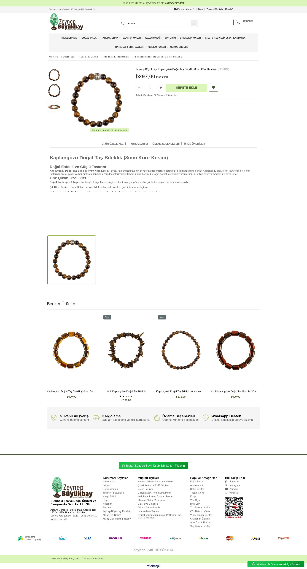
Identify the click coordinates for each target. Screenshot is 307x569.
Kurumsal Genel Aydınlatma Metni (155, 481)
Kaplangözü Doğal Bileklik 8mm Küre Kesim (99, 443)
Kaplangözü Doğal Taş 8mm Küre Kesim (135, 440)
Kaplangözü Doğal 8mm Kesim (69, 445)
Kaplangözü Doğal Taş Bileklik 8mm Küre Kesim (171, 437)
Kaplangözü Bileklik (243, 448)
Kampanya (239, 38)
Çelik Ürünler (157, 47)
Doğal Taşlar (90, 38)
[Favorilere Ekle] (213, 88)
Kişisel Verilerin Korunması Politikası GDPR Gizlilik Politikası (160, 516)
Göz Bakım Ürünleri (200, 511)
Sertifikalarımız (111, 489)
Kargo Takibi (109, 496)
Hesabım (107, 503)
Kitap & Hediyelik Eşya (218, 38)
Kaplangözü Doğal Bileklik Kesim (197, 443)
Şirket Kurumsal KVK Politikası (154, 485)
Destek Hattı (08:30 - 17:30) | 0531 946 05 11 (73, 515)
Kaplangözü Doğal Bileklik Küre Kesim (173, 443)
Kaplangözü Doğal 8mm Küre (235, 443)
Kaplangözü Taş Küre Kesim (210, 448)
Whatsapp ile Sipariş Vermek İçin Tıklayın (278, 564)
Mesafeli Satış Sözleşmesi (152, 500)
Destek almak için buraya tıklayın (232, 419)
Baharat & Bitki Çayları (129, 47)
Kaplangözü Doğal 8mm (216, 443)
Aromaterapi (110, 38)
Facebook (235, 481)
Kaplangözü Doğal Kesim (125, 445)
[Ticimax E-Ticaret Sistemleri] (153, 566)
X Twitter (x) (231, 492)
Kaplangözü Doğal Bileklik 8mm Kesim (126, 443)
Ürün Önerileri (194, 143)
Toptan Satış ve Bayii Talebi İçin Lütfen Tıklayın (155, 465)
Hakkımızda (109, 481)
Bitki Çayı (195, 503)
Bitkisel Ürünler (190, 38)
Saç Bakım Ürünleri (200, 526)
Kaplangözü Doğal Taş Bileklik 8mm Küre (141, 437)
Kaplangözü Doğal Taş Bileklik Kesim (67, 440)
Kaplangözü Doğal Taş (76, 437)
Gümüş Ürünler (179, 47)
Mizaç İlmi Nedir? (112, 515)
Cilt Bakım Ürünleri (200, 518)
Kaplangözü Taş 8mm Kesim (176, 448)
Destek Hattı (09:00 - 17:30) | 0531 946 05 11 (72, 9)
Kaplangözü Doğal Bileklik (242, 440)
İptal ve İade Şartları (148, 511)
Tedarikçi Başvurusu (113, 492)
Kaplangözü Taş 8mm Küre (135, 448)
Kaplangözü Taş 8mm (117, 448)
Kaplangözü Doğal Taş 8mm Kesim (159, 440)
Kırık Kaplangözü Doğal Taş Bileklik (126, 391)
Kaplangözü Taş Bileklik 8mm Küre (194, 445)
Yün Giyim (170, 38)
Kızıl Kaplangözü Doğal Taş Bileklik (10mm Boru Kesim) (235, 391)
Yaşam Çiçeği (152, 38)
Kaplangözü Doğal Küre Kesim (106, 445)
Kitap (193, 496)
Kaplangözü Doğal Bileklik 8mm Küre (72, 443)
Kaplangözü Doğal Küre (88, 445)
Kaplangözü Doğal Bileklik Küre (150, 443)
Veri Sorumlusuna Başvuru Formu (155, 496)
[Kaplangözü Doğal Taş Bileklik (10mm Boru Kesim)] (71, 350)
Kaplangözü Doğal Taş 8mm (89, 440)
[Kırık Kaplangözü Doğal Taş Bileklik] (126, 350)
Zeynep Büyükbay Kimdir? (219, 9)
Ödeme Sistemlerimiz (149, 507)
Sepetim (107, 507)
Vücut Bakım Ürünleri (201, 515)
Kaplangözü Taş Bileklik (154, 445)
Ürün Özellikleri (114, 143)
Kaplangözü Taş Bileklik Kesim (100, 448)
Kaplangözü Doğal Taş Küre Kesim (202, 440)
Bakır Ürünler (132, 38)
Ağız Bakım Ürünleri (200, 522)
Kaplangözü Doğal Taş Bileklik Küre (227, 437)
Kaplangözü (50, 437)
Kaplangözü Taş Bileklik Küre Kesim (77, 448)
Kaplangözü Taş (140, 445)
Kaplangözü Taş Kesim (228, 448)
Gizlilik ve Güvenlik (148, 503)
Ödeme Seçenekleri (166, 143)
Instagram (235, 485)
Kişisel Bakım (69, 38)
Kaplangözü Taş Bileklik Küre (55, 448)
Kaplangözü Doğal (61, 437)
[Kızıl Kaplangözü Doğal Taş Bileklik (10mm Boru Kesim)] (235, 350)
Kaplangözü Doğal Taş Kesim (223, 440)
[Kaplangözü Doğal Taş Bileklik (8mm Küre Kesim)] (71, 260)
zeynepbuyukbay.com (68, 558)
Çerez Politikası (146, 489)
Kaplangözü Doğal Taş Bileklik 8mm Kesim (201, 437)
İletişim (106, 485)
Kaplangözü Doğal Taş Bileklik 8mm (116, 437)
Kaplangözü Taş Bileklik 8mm (172, 445)
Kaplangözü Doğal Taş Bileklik (94, 437)
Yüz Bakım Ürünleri (200, 507)
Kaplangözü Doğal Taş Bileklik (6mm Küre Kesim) (181, 391)
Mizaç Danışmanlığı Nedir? (117, 518)
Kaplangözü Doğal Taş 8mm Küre (110, 440)
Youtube (234, 489)
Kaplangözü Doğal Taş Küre (181, 440)
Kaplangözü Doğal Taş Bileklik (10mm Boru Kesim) (71, 391)
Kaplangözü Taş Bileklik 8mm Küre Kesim (219, 445)
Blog (200, 9)
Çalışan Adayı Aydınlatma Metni (154, 492)
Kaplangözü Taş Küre (193, 448)
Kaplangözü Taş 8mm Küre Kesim (155, 448)
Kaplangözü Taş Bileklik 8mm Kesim (245, 445)
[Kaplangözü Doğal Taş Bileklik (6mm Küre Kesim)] (181, 350)
